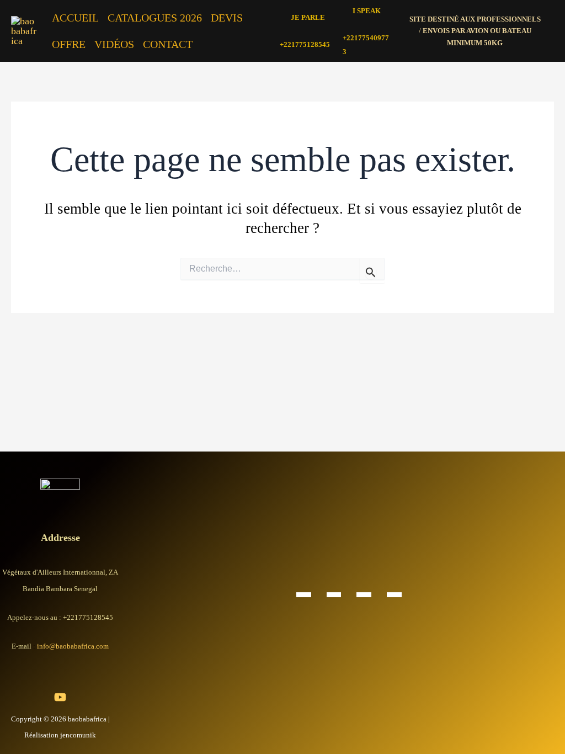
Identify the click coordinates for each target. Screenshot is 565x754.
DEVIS (227, 18)
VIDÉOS (114, 44)
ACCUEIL (75, 18)
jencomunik (78, 735)
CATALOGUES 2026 (155, 18)
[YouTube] (60, 697)
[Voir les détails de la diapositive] (303, 594)
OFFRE (69, 44)
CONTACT (168, 44)
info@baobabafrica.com (73, 646)
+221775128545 (305, 44)
